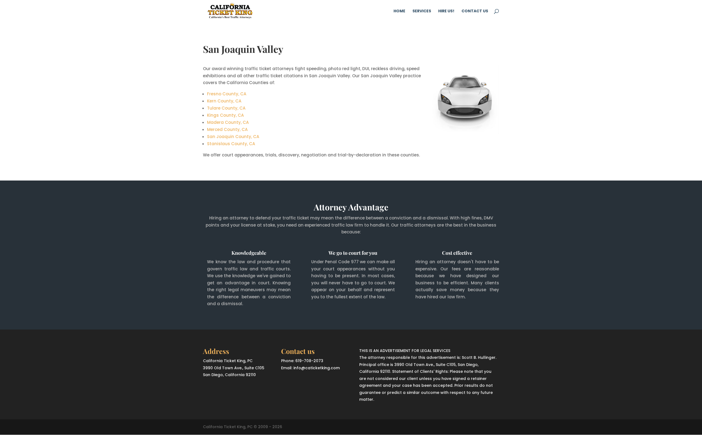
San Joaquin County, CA (233, 136)
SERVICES (421, 11)
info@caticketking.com (316, 368)
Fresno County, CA (226, 94)
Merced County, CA (227, 129)
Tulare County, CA (226, 108)
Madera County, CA (228, 122)
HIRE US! (446, 11)
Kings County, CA (225, 115)
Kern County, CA (224, 101)
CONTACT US (475, 11)
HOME (399, 11)
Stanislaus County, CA (231, 144)
